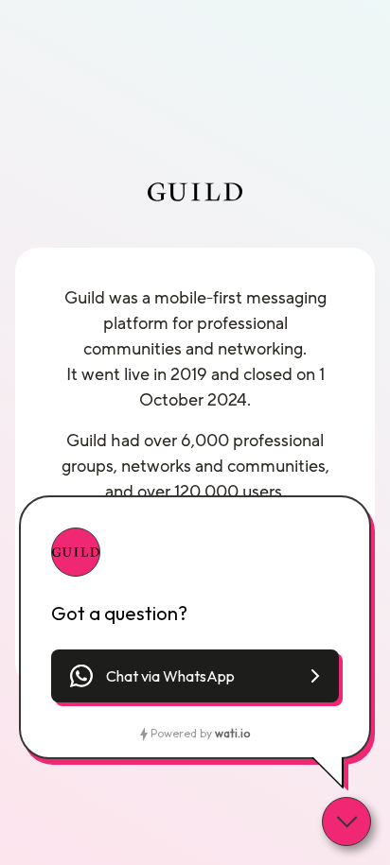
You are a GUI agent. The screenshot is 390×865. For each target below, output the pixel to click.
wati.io (232, 733)
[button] (195, 675)
